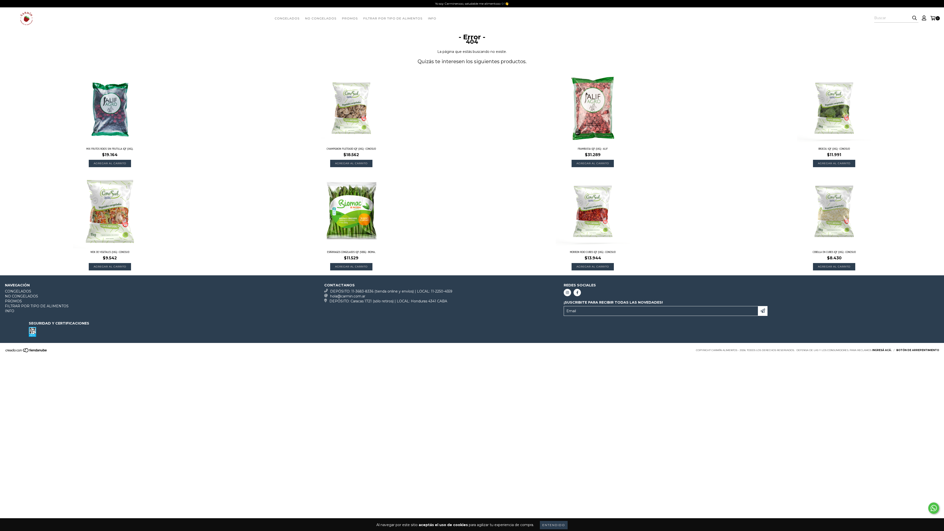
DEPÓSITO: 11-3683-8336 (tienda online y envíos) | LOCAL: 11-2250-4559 (391, 291)
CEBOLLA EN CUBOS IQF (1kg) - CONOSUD (834, 252)
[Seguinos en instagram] (567, 292)
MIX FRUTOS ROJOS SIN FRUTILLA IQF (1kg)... (109, 148)
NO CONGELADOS (320, 18)
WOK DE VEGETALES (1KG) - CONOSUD (109, 252)
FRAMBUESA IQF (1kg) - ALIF (593, 148)
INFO (432, 18)
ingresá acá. (882, 350)
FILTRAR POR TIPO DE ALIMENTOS (392, 18)
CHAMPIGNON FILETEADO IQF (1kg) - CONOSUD (351, 148)
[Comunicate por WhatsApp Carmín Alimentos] (933, 508)
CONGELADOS (287, 18)
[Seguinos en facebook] (577, 292)
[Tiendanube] (26, 351)
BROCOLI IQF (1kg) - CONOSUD (834, 148)
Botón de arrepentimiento (917, 350)
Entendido (553, 525)
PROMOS (350, 18)
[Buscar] (914, 18)
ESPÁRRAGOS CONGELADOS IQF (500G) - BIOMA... (351, 252)
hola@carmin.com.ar (347, 296)
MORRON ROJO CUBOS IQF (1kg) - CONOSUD (593, 252)
